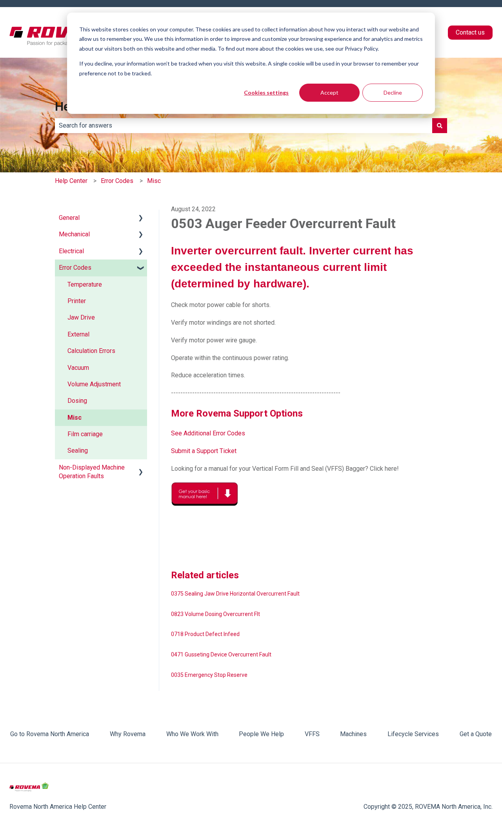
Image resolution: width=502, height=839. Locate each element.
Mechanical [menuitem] (74, 234)
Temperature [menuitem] (84, 284)
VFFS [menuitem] (312, 734)
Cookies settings (266, 92)
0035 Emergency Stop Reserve (209, 675)
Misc (154, 181)
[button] (141, 218)
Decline (393, 92)
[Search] (439, 125)
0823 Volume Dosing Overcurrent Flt (215, 614)
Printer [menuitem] (76, 301)
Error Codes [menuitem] (75, 267)
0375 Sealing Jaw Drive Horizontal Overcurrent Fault (235, 593)
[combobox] (243, 125)
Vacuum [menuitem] (78, 367)
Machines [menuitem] (353, 734)
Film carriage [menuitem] (85, 434)
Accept (329, 92)
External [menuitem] (78, 334)
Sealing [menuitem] (77, 450)
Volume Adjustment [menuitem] (94, 384)
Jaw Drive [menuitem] (81, 317)
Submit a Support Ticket (203, 451)
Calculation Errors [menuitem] (91, 351)
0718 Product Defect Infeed (205, 634)
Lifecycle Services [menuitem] (413, 734)
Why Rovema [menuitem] (128, 734)
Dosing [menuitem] (77, 400)
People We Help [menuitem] (261, 734)
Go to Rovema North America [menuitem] (49, 734)
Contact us (470, 32)
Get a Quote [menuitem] (476, 734)
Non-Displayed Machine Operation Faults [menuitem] (92, 472)
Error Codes (117, 181)
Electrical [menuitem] (71, 251)
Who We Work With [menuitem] (192, 734)
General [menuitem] (69, 217)
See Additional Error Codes (208, 433)
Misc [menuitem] (74, 417)
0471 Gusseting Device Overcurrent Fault (221, 654)
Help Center (71, 181)
